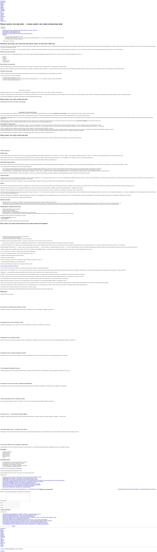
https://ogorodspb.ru (10, 548)
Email (1, 505)
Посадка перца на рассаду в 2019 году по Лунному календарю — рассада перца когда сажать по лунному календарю (27, 520)
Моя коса (5, 34)
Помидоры (2, 16)
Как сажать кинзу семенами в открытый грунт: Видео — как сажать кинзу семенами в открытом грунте (25, 521)
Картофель (2, 9)
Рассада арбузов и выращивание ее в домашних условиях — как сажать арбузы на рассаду (22, 513)
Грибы (1, 5)
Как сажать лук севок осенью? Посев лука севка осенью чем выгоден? (17, 33)
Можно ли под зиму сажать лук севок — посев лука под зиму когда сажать (18, 516)
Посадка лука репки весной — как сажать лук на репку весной (16, 518)
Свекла (1, 18)
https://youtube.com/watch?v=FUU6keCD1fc (9, 265)
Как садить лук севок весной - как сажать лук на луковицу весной (17, 486)
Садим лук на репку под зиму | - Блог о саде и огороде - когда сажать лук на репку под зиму (22, 477)
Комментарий (3, 500)
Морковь (2, 13)
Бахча (1, 3)
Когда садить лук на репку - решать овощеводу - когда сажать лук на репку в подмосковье (22, 484)
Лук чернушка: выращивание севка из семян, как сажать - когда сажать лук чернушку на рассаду (23, 481)
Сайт (1, 507)
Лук (1, 12)
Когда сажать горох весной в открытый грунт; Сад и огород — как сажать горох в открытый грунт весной (25, 522)
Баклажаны (2, 2)
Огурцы (2, 14)
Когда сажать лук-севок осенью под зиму (11, 32)
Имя (1, 502)
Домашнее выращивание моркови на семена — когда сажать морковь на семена (19, 515)
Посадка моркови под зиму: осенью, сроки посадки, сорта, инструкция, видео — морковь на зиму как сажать (26, 523)
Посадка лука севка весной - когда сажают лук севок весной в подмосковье (18, 485)
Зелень (1, 6)
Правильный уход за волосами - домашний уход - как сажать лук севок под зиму (20, 478)
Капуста (2, 8)
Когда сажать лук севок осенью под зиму (11, 31)
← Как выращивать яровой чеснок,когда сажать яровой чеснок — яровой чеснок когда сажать (20, 489)
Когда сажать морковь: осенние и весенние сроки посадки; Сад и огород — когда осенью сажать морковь (25, 519)
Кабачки (2, 7)
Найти (14, 526)
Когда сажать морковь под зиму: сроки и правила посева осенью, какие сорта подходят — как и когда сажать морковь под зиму (29, 517)
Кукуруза (2, 11)
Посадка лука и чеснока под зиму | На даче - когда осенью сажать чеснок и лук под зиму (21, 483)
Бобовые (2, 4)
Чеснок (1, 19)
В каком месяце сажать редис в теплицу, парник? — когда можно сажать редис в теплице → (137, 489)
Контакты (2, 550)
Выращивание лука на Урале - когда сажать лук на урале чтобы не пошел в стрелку (20, 479)
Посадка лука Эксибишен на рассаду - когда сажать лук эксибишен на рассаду (19, 482)
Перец (1, 15)
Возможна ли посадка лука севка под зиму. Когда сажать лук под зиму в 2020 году (20, 30)
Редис (1, 17)
